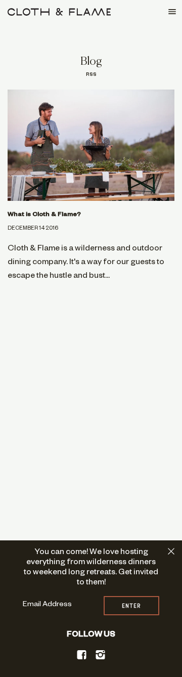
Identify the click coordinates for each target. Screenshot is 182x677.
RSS (91, 75)
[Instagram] (100, 655)
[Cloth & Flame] (59, 12)
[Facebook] (81, 655)
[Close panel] (171, 551)
